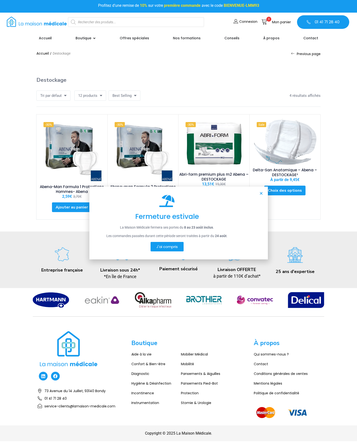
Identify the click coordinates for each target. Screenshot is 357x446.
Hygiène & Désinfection (151, 383)
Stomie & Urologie (196, 402)
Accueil (42, 53)
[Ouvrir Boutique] (94, 38)
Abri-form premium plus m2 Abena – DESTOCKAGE (213, 177)
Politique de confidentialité (276, 393)
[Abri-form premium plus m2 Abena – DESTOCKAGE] (214, 143)
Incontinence (142, 393)
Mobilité (187, 364)
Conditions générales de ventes (281, 373)
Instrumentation (145, 402)
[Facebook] (55, 376)
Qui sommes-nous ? (271, 354)
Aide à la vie (141, 354)
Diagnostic (140, 373)
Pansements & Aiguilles (200, 373)
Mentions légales (268, 383)
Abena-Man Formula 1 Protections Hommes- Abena (72, 189)
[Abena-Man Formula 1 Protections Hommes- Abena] (71, 150)
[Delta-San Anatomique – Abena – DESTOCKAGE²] (285, 141)
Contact (261, 364)
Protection (190, 393)
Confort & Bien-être (148, 364)
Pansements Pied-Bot (199, 383)
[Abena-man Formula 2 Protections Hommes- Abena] (143, 150)
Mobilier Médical (194, 354)
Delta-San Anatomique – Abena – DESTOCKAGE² (285, 172)
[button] (276, 22)
